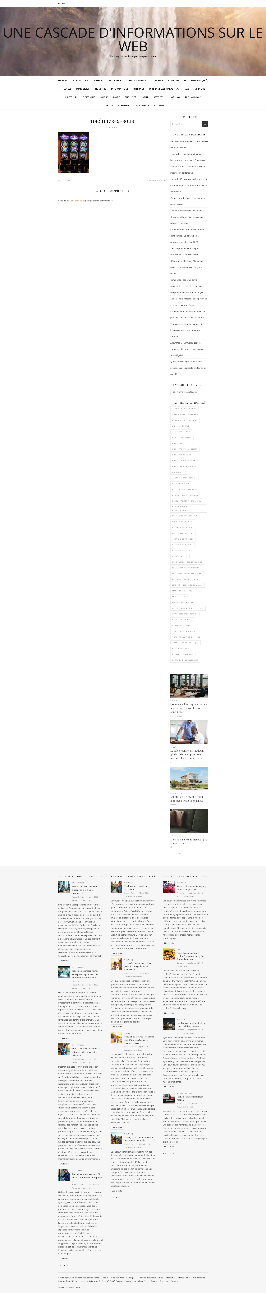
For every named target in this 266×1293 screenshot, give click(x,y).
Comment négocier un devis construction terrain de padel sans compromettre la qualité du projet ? (187, 286)
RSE (202, 608)
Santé (145, 97)
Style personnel (181, 625)
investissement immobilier (187, 573)
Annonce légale (180, 426)
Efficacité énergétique (184, 516)
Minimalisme (179, 597)
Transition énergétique (185, 643)
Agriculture (80, 80)
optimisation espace (183, 608)
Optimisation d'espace (184, 602)
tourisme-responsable (184, 631)
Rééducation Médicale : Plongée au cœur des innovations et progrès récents (187, 267)
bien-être (177, 443)
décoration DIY (180, 484)
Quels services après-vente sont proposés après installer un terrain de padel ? (188, 367)
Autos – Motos (137, 80)
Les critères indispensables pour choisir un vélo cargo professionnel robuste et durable (186, 216)
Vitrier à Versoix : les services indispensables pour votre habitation (86, 1052)
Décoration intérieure (184, 489)
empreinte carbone (182, 522)
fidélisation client (183, 533)
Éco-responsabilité (183, 654)
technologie (193, 97)
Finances (66, 88)
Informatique (119, 88)
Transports (141, 105)
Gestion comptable (183, 539)
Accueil (61, 3)
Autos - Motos (184, 1093)
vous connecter (77, 200)
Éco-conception (181, 648)
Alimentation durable (184, 409)
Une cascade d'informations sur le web (133, 39)
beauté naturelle (182, 437)
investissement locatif (185, 579)
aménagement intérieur (185, 414)
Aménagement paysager (185, 420)
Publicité (130, 97)
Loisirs (104, 97)
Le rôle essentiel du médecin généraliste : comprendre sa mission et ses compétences (187, 754)
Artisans (98, 80)
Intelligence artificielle (186, 568)
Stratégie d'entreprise (185, 614)
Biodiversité (179, 472)
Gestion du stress (182, 545)
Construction (177, 80)
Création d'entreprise (184, 478)
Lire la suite (65, 960)
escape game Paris (182, 527)
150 (178, 853)
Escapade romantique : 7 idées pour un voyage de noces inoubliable (138, 966)
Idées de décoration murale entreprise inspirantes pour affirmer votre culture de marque (189, 185)
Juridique (199, 88)
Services (158, 97)
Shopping (174, 97)
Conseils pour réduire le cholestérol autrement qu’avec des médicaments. (191, 956)
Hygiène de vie (180, 556)
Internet (138, 88)
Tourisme (123, 105)
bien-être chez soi (182, 455)
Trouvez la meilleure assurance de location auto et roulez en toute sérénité (186, 330)
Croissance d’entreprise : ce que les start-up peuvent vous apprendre (188, 708)
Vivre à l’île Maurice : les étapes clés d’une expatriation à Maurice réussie (139, 1039)
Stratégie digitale (182, 620)
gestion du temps (182, 550)
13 (65, 1265)
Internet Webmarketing (164, 88)
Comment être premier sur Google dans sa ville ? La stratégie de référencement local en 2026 (187, 235)
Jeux (186, 88)
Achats (63, 80)
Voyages (159, 105)
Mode (116, 97)
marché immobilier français (187, 585)
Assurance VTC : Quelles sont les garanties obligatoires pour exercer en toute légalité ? (188, 349)
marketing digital (182, 591)
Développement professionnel (180, 508)
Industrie (100, 88)
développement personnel (186, 501)
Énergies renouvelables (185, 660)
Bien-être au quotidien (185, 449)
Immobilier (82, 88)
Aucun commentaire (156, 180)
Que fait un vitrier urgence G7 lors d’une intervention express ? (87, 1177)
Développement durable (185, 495)
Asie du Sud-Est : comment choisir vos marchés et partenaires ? (85, 890)
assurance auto (181, 432)
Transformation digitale (186, 637)
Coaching (157, 80)
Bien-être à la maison (184, 466)
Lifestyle (70, 97)
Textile (108, 105)
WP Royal (76, 1287)
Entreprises (198, 80)
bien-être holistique (183, 460)
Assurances (116, 80)
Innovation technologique (187, 562)
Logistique (88, 97)
